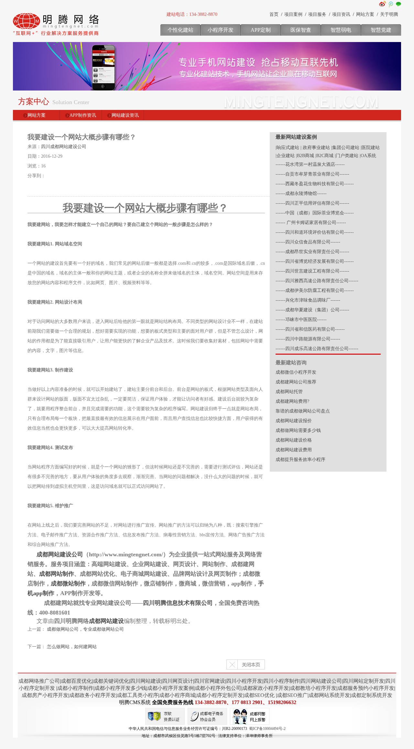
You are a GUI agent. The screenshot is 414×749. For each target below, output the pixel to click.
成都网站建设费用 (294, 449)
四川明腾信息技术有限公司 (178, 603)
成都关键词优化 (111, 681)
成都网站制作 (56, 574)
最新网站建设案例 (296, 137)
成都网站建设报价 (294, 420)
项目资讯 (341, 14)
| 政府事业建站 (315, 147)
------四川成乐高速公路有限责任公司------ (317, 348)
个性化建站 (180, 30)
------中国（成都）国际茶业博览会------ (315, 212)
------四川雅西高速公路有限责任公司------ (317, 280)
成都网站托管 (289, 391)
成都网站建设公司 (60, 554)
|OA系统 (368, 155)
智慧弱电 (341, 30)
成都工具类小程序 (137, 695)
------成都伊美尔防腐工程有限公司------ (315, 290)
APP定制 (261, 30)
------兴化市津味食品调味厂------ (308, 300)
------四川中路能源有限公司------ (308, 339)
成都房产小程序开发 (45, 695)
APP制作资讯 (83, 115)
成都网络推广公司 (39, 681)
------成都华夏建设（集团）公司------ (312, 309)
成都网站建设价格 (294, 440)
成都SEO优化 (259, 695)
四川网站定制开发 (363, 681)
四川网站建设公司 (321, 681)
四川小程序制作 (281, 681)
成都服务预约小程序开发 (365, 688)
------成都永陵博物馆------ (301, 193)
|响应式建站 (287, 147)
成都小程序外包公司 (218, 688)
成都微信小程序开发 (296, 372)
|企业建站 (285, 155)
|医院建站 (370, 147)
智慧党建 (381, 30)
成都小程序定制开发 (219, 695)
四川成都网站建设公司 (63, 146)
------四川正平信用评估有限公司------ (312, 203)
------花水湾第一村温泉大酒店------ (310, 164)
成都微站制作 (68, 583)
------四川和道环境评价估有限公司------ (315, 232)
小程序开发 (221, 30)
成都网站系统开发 (329, 695)
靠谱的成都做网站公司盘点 (303, 411)
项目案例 (293, 14)
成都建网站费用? (292, 401)
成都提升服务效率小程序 (300, 459)
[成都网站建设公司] (56, 37)
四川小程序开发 (244, 681)
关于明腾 (389, 14)
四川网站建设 (145, 681)
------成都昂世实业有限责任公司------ (312, 251)
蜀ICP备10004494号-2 (267, 728)
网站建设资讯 (125, 115)
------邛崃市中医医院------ (301, 319)
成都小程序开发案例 (170, 688)
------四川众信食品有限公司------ (308, 242)
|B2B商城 (305, 155)
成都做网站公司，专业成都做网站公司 (85, 629)
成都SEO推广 (292, 695)
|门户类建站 (346, 155)
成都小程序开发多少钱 (120, 688)
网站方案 (365, 14)
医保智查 (300, 30)
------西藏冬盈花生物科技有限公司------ (315, 183)
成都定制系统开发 (371, 695)
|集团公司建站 (345, 147)
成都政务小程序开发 (92, 695)
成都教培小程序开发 (313, 688)
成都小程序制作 (75, 688)
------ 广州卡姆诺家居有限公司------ (311, 222)
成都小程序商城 (177, 695)
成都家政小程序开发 (265, 688)
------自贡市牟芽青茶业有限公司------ (312, 174)
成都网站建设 (106, 621)
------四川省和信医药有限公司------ (310, 329)
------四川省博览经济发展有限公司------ (315, 261)
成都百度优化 (76, 681)
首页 (273, 14)
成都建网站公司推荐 (296, 382)
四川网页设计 (177, 681)
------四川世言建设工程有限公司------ (312, 271)
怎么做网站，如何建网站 (72, 646)
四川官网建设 (209, 681)
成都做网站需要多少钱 (298, 430)
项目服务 (317, 14)
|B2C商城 (324, 155)
